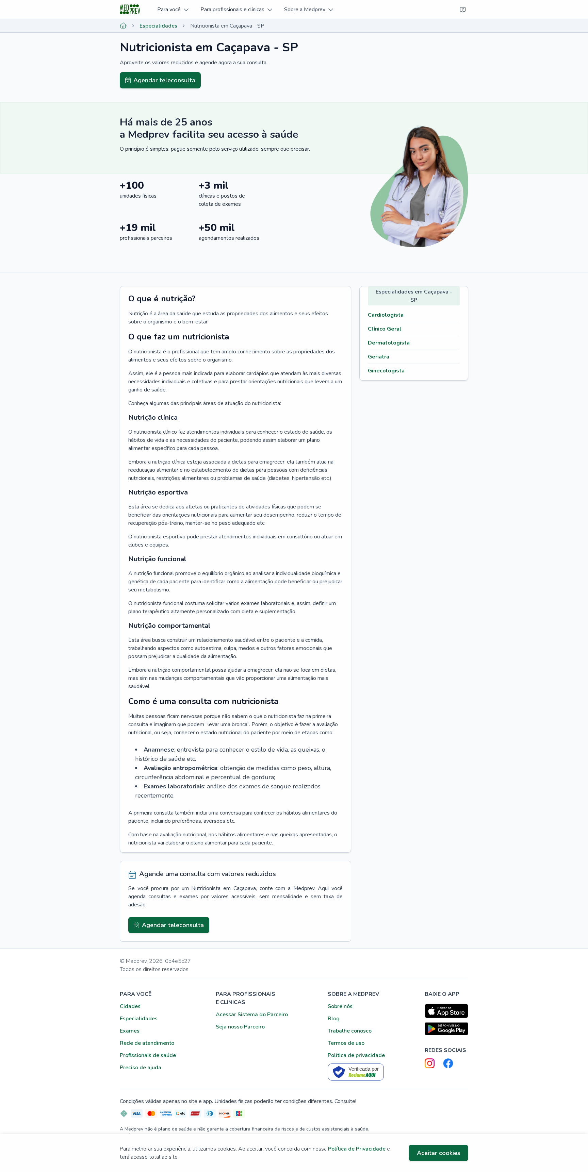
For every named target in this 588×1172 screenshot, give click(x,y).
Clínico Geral (385, 329)
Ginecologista (386, 370)
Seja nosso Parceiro (240, 1027)
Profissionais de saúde (148, 1055)
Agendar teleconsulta (164, 80)
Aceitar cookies (438, 1153)
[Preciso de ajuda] (462, 9)
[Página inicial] (123, 25)
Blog (334, 1018)
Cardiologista (386, 315)
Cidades (130, 1006)
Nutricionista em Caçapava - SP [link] (227, 26)
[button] (172, 9)
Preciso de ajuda (140, 1067)
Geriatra (378, 357)
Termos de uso (346, 1043)
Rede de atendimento (147, 1043)
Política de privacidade (356, 1055)
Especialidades (158, 26)
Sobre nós (340, 1006)
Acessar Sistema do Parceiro (252, 1014)
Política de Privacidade (357, 1149)
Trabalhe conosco (350, 1031)
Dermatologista (389, 343)
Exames (130, 1031)
